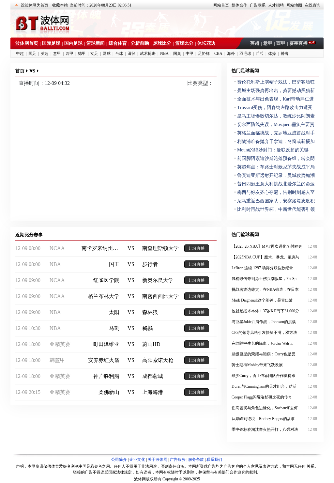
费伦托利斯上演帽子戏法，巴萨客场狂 (276, 82)
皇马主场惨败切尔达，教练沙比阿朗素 (276, 116)
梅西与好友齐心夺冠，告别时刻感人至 (276, 192)
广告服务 (178, 459)
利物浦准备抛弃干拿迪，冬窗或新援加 (276, 141)
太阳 (114, 312)
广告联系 (258, 5)
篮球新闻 (95, 43)
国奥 (177, 53)
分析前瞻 (140, 43)
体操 (272, 53)
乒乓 (260, 53)
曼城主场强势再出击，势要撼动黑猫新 (276, 90)
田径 (131, 53)
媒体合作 (239, 5)
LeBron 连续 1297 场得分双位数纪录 (274, 268)
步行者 (150, 264)
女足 (94, 53)
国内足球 (73, 43)
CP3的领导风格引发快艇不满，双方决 (274, 332)
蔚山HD (151, 344)
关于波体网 (157, 459)
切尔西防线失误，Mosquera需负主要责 (275, 124)
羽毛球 (245, 53)
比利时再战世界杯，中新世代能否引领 (276, 209)
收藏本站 (60, 5)
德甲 (82, 53)
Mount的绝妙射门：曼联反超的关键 (273, 150)
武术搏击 (148, 53)
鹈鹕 (147, 328)
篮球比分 (184, 43)
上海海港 (152, 392)
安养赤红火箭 (103, 360)
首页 (19, 71)
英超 (254, 43)
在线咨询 (312, 5)
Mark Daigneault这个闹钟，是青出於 (274, 300)
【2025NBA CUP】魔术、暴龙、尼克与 (274, 257)
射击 (284, 53)
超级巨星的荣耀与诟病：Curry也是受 (274, 354)
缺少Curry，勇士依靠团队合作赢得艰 (274, 375)
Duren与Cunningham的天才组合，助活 (274, 386)
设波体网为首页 (34, 5)
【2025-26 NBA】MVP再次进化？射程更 (274, 246)
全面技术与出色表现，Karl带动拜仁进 (275, 99)
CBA (218, 53)
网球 (107, 53)
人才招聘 (276, 5)
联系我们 (214, 459)
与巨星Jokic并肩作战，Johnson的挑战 (274, 321)
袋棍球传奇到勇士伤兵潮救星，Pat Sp (274, 278)
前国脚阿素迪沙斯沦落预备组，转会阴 (276, 158)
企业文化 (137, 459)
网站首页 (221, 5)
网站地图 (294, 5)
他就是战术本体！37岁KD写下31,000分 (274, 311)
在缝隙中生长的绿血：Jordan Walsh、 (274, 343)
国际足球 (51, 43)
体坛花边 (206, 43)
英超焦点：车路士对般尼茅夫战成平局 (276, 166)
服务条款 (196, 459)
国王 (114, 264)
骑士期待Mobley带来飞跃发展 (274, 365)
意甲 (267, 43)
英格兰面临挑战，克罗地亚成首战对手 (276, 133)
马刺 (114, 328)
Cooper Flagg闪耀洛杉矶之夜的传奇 (274, 397)
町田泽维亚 (106, 344)
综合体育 (118, 43)
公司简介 (119, 459)
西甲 (280, 43)
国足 (32, 53)
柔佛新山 (109, 392)
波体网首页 (26, 43)
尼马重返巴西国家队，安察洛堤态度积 (276, 200)
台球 (119, 53)
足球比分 (162, 43)
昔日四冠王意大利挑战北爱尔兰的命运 (276, 183)
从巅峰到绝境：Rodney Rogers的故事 (274, 418)
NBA (164, 53)
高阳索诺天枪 (158, 360)
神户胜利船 (106, 376)
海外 (231, 53)
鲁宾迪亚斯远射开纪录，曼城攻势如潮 (276, 175)
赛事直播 (298, 43)
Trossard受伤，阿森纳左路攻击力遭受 (274, 107)
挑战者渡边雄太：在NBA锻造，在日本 (274, 289)
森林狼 (150, 312)
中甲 (189, 53)
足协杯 (204, 53)
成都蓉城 (152, 376)
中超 (20, 53)
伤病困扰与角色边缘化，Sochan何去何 (274, 408)
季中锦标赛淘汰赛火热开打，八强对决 (274, 429)
